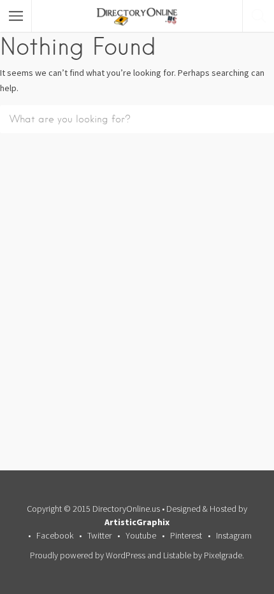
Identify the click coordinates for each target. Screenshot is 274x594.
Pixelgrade (223, 555)
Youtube (141, 535)
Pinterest (186, 535)
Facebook (54, 535)
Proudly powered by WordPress (87, 555)
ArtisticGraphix (137, 522)
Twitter (99, 535)
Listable (177, 555)
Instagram (234, 535)
